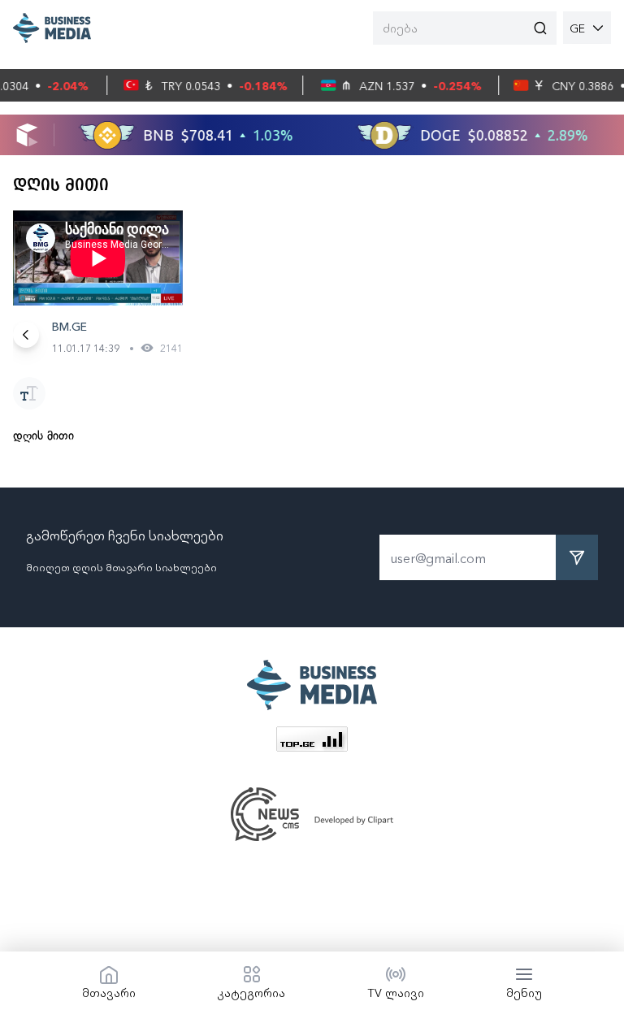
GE (577, 28)
